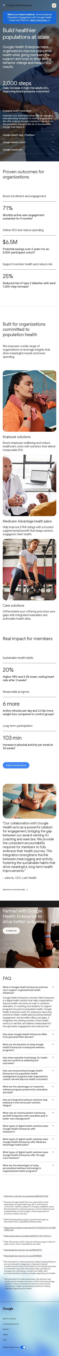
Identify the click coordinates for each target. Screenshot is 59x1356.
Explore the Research (16, 765)
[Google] (8, 1309)
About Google (9, 1319)
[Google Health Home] (17, 5)
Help (4, 1340)
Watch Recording (38, 20)
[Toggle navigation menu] (54, 5)
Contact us (11, 930)
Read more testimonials (14, 889)
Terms (5, 1335)
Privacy (6, 1329)
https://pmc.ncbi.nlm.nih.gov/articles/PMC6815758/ (26, 1196)
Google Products (11, 1324)
